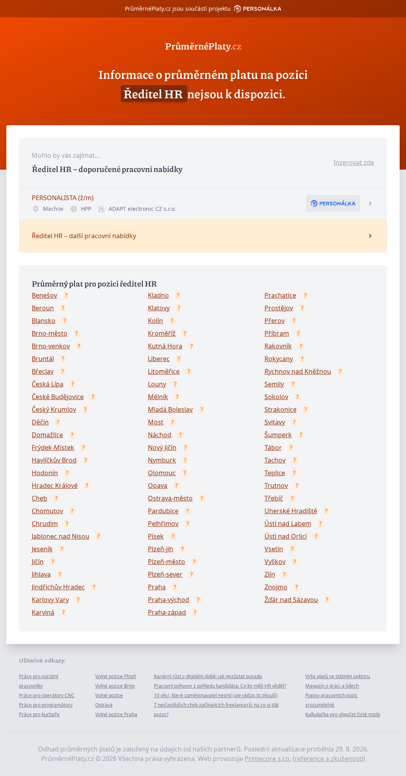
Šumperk (278, 434)
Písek (156, 536)
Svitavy (274, 422)
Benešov (44, 295)
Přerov (274, 320)
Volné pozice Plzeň (115, 676)
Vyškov (274, 561)
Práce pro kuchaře (39, 714)
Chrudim (45, 523)
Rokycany (278, 358)
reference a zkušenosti (329, 758)
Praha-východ (168, 599)
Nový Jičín (162, 447)
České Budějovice (58, 396)
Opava (157, 485)
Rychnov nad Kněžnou (297, 371)
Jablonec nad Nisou (60, 536)
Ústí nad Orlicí (285, 536)
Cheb (39, 498)
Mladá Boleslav (170, 409)
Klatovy (159, 308)
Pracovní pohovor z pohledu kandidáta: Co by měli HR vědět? (220, 685)
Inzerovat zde (353, 162)
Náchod (159, 434)
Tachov (274, 460)
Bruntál (43, 358)
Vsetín (273, 549)
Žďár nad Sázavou (291, 599)
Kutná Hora (165, 346)
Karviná (43, 612)
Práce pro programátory (46, 704)
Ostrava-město (170, 498)
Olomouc (162, 472)
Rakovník (278, 346)
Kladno (158, 295)
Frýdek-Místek (53, 447)
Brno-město (49, 333)
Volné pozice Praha (116, 714)
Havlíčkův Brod (54, 460)
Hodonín (45, 472)
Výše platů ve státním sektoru (337, 676)
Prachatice (280, 295)
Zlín (269, 574)
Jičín (38, 561)
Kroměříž (162, 333)
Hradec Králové (55, 485)
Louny (157, 384)
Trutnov (276, 485)
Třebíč (273, 498)
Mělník (158, 396)
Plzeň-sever (165, 574)
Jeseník (42, 549)
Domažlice (47, 434)
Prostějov (278, 308)
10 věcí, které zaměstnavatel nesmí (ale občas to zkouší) (216, 695)
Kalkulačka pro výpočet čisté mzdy (342, 714)
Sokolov (276, 396)
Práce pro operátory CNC (47, 695)
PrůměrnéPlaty (203, 45)
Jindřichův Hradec (58, 587)
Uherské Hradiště (290, 511)
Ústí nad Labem (287, 523)
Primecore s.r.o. (268, 758)
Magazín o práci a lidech (332, 685)
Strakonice (280, 409)
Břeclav (43, 371)
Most (155, 422)
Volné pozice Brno (115, 685)
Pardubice (163, 511)
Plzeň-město (166, 561)
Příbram (276, 333)
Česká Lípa (47, 384)
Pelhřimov (163, 523)
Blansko (44, 320)
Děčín (40, 422)
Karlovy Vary (50, 599)
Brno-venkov (51, 346)
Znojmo (275, 587)
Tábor (273, 447)
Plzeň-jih (160, 549)
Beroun (43, 308)
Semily (274, 384)
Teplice (274, 472)
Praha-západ (167, 612)
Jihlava (41, 574)
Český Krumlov (54, 409)
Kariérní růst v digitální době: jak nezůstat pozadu (208, 676)
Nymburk (162, 460)
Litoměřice (164, 371)
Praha (157, 587)
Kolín (155, 320)
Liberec (159, 358)
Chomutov (47, 511)
